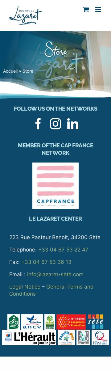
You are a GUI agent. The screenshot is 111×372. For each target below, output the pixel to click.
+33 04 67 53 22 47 (63, 250)
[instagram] (55, 123)
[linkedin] (72, 123)
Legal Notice (24, 287)
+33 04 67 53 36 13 (46, 262)
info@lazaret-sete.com (55, 274)
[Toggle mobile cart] (86, 9)
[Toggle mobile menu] (98, 9)
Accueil (10, 71)
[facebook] (38, 123)
